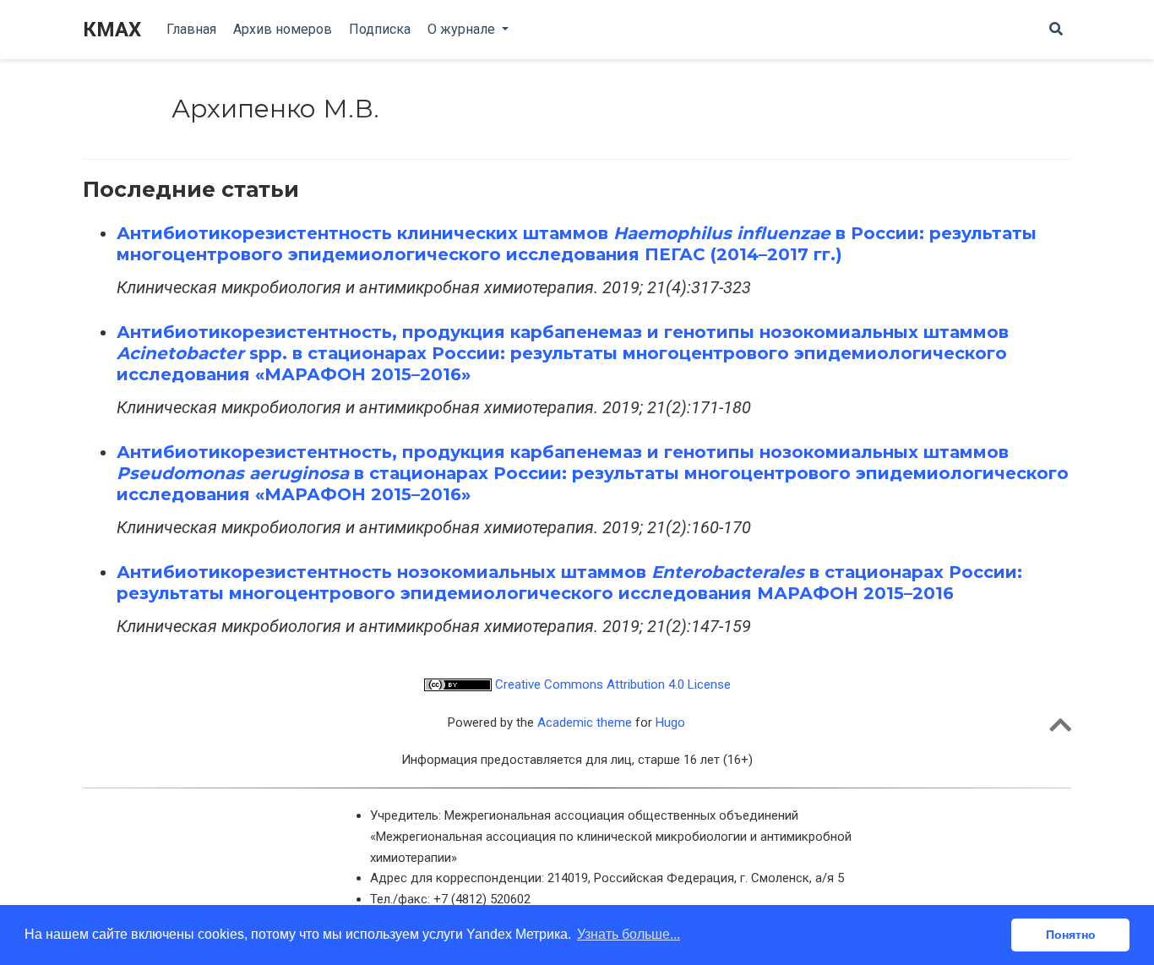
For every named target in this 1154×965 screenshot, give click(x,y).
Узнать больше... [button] (628, 934)
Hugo (670, 722)
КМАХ (112, 29)
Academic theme (584, 722)
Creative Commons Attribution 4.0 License (611, 684)
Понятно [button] (1071, 934)
